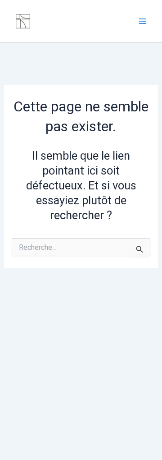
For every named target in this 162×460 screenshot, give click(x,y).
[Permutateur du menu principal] (143, 21)
